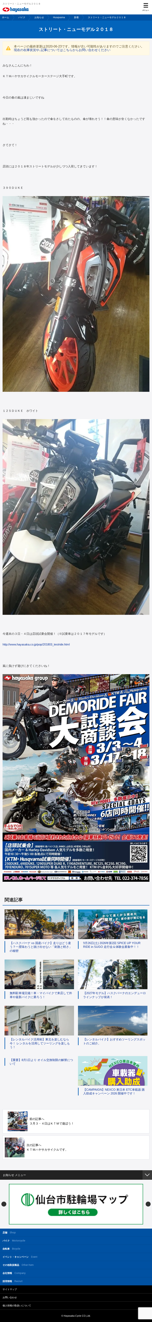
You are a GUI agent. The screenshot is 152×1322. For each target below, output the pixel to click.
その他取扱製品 (18, 1264)
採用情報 (13, 1281)
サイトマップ (10, 1289)
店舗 (9, 1232)
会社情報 (14, 1273)
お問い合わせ (10, 1297)
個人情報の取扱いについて (17, 1305)
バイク (21, 17)
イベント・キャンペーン (20, 1256)
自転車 (11, 1248)
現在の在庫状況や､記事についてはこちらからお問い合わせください (62, 50)
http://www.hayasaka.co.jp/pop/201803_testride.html (36, 644)
